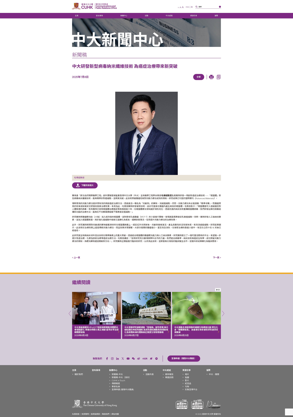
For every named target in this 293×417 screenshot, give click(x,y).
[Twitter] (190, 80)
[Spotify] (156, 358)
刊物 (187, 386)
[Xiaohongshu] (144, 358)
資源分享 (193, 16)
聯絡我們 (105, 414)
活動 (146, 16)
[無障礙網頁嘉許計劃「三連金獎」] (181, 404)
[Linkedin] (185, 80)
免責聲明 (85, 414)
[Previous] (70, 313)
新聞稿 (79, 55)
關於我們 (79, 374)
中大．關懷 (214, 374)
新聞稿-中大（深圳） (121, 377)
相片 (187, 374)
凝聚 (216, 16)
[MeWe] (211, 80)
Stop (218, 289)
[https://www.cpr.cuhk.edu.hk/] (105, 6)
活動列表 (149, 374)
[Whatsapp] (206, 80)
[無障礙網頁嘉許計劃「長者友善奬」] (197, 404)
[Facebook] (180, 80)
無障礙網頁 (95, 414)
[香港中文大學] (83, 6)
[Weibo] (138, 358)
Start (217, 289)
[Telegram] (196, 80)
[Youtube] (128, 358)
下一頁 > (217, 257)
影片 (187, 380)
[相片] (146, 133)
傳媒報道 (116, 383)
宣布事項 (99, 16)
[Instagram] (112, 358)
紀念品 (188, 383)
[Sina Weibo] (201, 80)
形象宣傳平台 (191, 389)
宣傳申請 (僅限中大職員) (123, 389)
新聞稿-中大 (117, 374)
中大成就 (169, 16)
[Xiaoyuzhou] (151, 358)
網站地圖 (115, 414)
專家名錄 (116, 386)
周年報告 (169, 374)
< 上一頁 (76, 257)
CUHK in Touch (118, 380)
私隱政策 (75, 414)
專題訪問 (169, 377)
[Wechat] (133, 358)
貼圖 (187, 377)
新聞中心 (123, 16)
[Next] (223, 313)
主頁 (76, 16)
